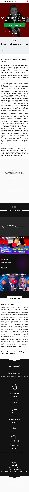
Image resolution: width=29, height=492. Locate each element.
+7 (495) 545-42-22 (14, 485)
